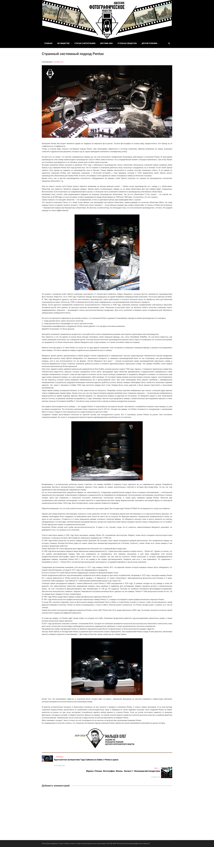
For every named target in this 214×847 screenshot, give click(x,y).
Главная (48, 43)
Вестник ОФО (106, 43)
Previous (58, 757)
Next (157, 768)
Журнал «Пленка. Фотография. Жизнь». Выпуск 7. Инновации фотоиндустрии (123, 771)
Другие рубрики (149, 43)
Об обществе (63, 43)
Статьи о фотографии (84, 43)
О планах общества (127, 43)
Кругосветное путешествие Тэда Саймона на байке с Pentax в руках (86, 760)
